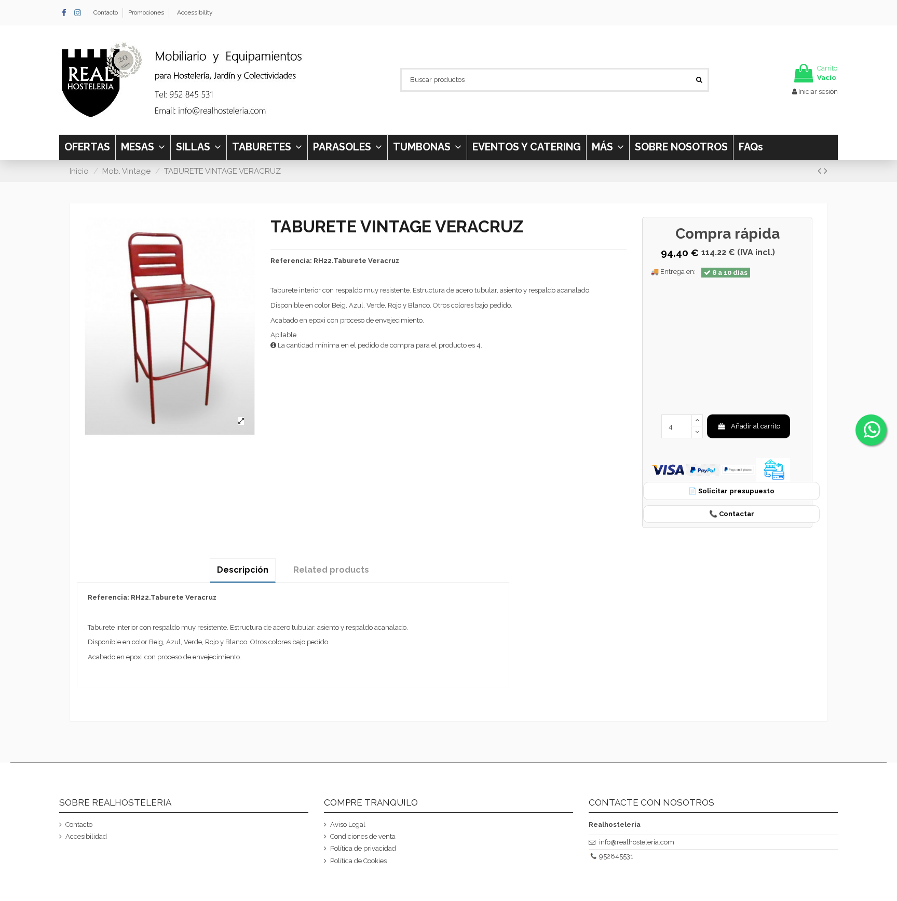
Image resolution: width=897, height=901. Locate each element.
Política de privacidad (363, 848)
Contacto (106, 12)
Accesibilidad (86, 836)
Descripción (242, 570)
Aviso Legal (347, 824)
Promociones (146, 12)
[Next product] (825, 171)
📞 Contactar (731, 514)
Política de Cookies (358, 861)
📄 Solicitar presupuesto (731, 491)
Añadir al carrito (755, 426)
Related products (331, 570)
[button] (607, 147)
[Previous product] (821, 171)
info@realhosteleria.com (636, 842)
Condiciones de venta (363, 836)
